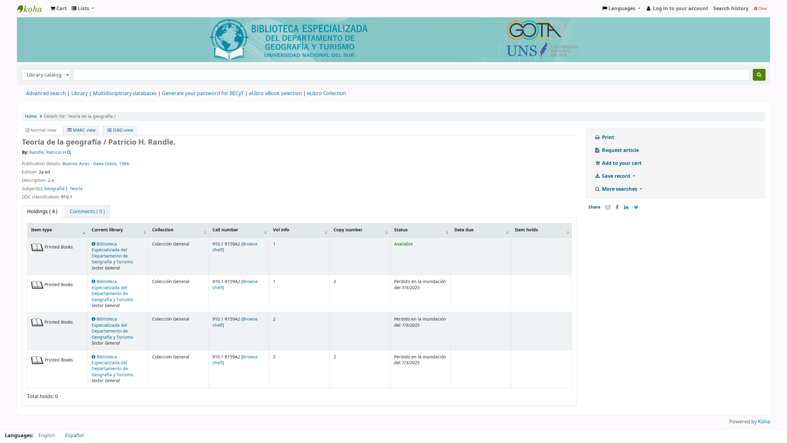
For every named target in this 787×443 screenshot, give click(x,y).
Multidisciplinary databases (125, 93)
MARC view (84, 130)
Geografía (54, 189)
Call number (225, 230)
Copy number (348, 230)
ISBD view (122, 130)
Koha (764, 421)
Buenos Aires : (77, 164)
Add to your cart (621, 163)
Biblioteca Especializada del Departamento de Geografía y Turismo (112, 253)
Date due (463, 230)
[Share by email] (608, 207)
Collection (162, 230)
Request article (620, 150)
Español (74, 435)
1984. (124, 164)
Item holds (526, 230)
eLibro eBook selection (276, 93)
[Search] (759, 75)
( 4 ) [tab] (42, 211)
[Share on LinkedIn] (626, 207)
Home (31, 116)
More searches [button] (620, 189)
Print (607, 137)
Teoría (76, 189)
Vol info (281, 230)
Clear (762, 8)
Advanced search (46, 93)
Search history (731, 8)
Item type (41, 230)
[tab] (87, 211)
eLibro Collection (326, 93)
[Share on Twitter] (636, 207)
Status (401, 230)
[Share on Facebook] (617, 207)
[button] (58, 8)
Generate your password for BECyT (203, 93)
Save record (616, 176)
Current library (107, 230)
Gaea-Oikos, (106, 164)
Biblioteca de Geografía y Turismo (32, 8)
